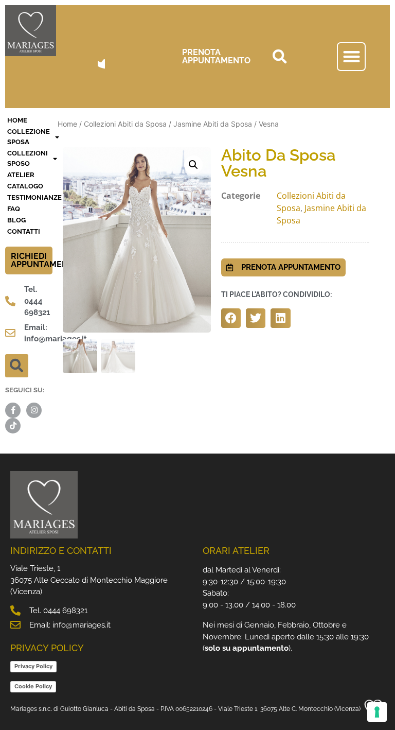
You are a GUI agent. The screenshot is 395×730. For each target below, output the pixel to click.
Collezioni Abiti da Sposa (125, 123)
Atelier (20, 175)
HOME (17, 120)
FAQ (13, 209)
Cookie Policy (33, 686)
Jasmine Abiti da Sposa (212, 123)
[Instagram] (34, 410)
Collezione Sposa (28, 137)
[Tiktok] (13, 425)
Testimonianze (29, 197)
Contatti (23, 231)
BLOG (16, 220)
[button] (280, 56)
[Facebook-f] (13, 410)
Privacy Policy (33, 666)
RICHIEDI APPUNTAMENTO (45, 260)
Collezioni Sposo (27, 158)
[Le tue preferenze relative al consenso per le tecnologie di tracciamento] (377, 712)
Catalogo (25, 186)
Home (67, 123)
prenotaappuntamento (216, 56)
